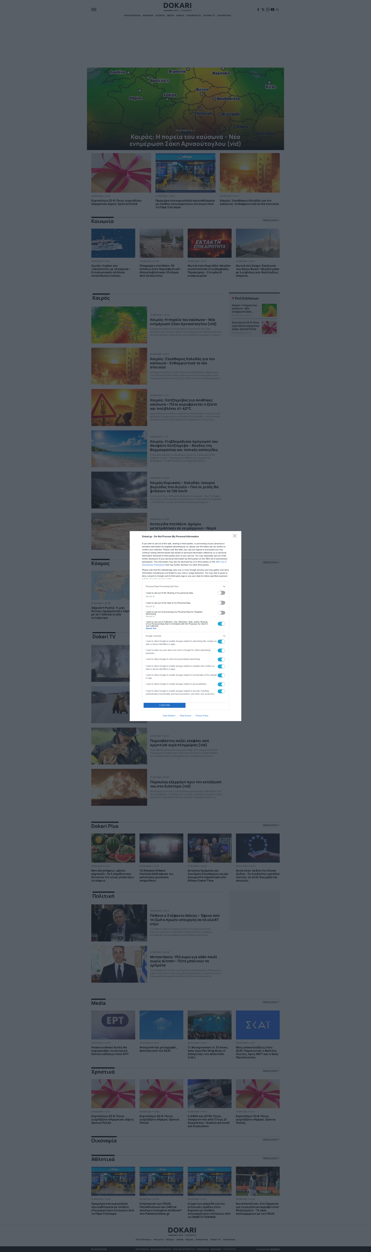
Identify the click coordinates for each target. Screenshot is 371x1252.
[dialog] (185, 626)
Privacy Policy (202, 715)
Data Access (185, 715)
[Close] (235, 536)
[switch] (221, 593)
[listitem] (185, 586)
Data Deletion (169, 715)
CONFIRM (164, 705)
